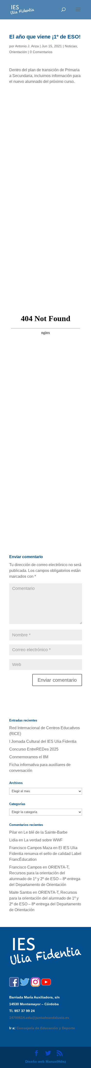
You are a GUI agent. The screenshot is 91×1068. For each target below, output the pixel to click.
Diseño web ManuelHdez (45, 1061)
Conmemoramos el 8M (28, 757)
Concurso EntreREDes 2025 (33, 749)
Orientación (18, 52)
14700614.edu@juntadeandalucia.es (39, 1018)
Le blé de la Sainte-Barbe (45, 832)
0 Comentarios (41, 52)
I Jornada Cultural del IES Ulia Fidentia (42, 741)
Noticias (71, 46)
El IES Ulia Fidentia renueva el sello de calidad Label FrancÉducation (45, 854)
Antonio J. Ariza (27, 46)
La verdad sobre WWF (43, 840)
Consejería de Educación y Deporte (46, 1028)
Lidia (13, 840)
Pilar (13, 832)
